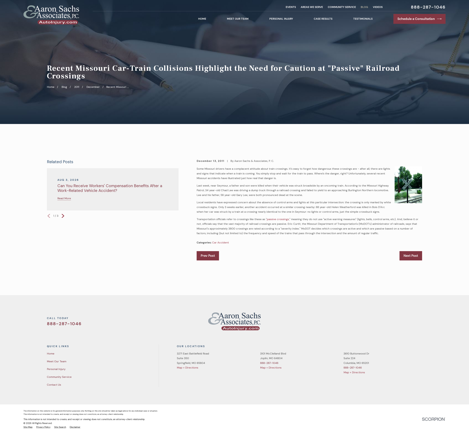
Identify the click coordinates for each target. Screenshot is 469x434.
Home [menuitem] (202, 19)
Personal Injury (56, 369)
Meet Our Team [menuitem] (238, 19)
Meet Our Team (56, 361)
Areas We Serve (312, 7)
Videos (378, 7)
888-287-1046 (428, 7)
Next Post (411, 256)
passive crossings (278, 219)
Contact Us (54, 384)
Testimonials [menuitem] (363, 19)
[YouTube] (412, 323)
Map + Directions (187, 367)
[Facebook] (403, 323)
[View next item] (63, 216)
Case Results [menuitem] (323, 19)
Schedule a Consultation (416, 19)
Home (50, 353)
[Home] (51, 15)
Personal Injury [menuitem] (281, 19)
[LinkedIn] (420, 323)
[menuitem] (27, 427)
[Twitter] (394, 323)
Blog (364, 7)
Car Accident (220, 242)
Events (291, 7)
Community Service (342, 7)
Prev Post (208, 256)
